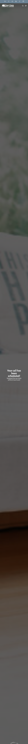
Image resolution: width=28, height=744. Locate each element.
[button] (26, 5)
